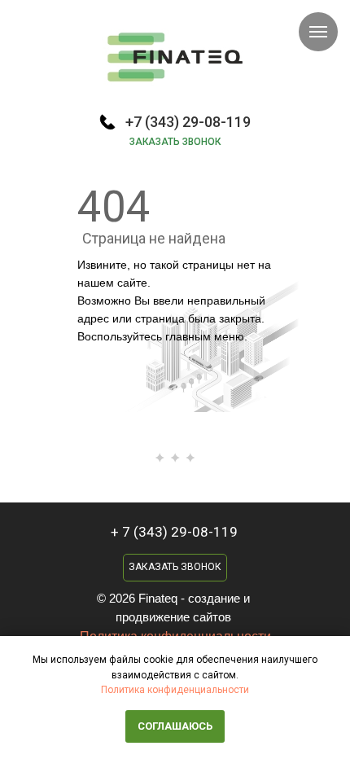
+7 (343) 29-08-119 (188, 121)
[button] (175, 567)
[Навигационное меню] (318, 31)
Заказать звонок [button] (175, 141)
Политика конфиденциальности (175, 689)
